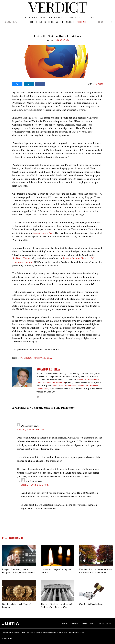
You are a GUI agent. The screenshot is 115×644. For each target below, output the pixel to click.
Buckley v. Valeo (20, 258)
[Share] (17, 84)
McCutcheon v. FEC (43, 232)
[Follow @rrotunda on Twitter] (37, 396)
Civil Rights (99, 84)
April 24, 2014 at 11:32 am (30, 429)
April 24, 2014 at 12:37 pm (35, 484)
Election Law (47, 358)
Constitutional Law (35, 358)
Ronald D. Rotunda (62, 40)
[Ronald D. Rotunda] (22, 377)
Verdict (57, 7)
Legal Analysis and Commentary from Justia (58, 18)
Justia (10, 22)
